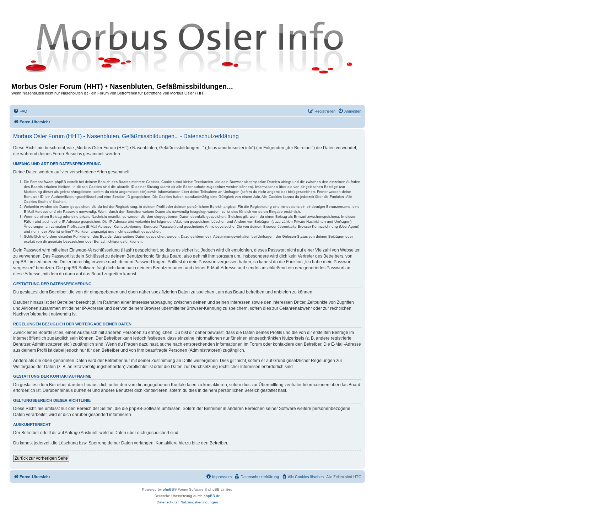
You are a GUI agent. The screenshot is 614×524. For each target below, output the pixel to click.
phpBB (168, 489)
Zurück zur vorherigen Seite (41, 458)
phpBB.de (212, 496)
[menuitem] (20, 111)
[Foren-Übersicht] (187, 46)
